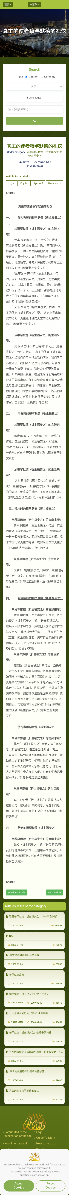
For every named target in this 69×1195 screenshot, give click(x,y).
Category (49, 77)
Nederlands (54, 183)
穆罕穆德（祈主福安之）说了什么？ (29, 993)
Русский (38, 183)
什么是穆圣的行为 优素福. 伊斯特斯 (28, 1013)
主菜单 (34, 4)
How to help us (45, 1143)
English (24, 183)
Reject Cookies (50, 1185)
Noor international (15, 1143)
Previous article (16, 892)
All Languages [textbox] (33, 97)
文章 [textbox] (33, 86)
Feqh (39, 1132)
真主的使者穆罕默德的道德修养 (26, 1071)
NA (11, 935)
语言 (7, 4)
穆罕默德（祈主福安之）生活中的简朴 (30, 1032)
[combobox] (34, 86)
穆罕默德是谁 (16, 974)
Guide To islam (45, 1137)
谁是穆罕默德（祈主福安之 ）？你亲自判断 (33, 916)
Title (20, 77)
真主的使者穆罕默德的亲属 (24, 955)
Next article (54, 892)
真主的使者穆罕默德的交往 (24, 1090)
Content (33, 77)
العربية (11, 183)
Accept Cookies (19, 1185)
